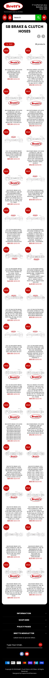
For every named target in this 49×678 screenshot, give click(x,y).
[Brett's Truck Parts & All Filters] (13, 7)
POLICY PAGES (24, 626)
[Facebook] (22, 654)
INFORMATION (24, 613)
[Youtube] (27, 654)
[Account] (10, 17)
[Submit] (38, 17)
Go (40, 644)
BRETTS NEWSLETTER (24, 633)
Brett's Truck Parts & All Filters (27, 669)
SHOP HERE (24, 620)
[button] (9, 44)
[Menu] (4, 17)
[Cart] (44, 17)
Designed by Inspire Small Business (25, 673)
